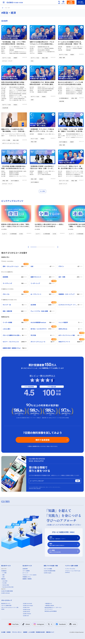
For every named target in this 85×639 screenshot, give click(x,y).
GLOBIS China (26, 607)
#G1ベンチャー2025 (63, 180)
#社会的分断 (5, 108)
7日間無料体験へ (71, 2)
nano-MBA (4, 581)
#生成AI (72, 54)
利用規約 (9, 632)
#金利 (32, 99)
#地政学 (15, 58)
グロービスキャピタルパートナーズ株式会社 (9, 608)
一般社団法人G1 (48, 603)
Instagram (40, 624)
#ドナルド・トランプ (7, 61)
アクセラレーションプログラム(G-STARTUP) (72, 571)
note (74, 624)
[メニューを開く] (3, 2)
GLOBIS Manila (26, 611)
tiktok (28, 624)
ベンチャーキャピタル (70, 568)
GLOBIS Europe (26, 609)
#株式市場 (61, 101)
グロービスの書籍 (48, 568)
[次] (57, 247)
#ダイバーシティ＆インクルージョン (10, 143)
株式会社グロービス (5, 603)
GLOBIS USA (26, 615)
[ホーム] (2, 7)
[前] (28, 247)
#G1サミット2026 (6, 58)
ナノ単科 (55, 551)
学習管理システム (27, 577)
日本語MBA (4, 571)
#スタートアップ (63, 183)
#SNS (32, 61)
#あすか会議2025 (63, 142)
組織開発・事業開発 (27, 579)
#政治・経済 (45, 58)
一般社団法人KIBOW (49, 605)
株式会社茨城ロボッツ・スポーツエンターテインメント (53, 608)
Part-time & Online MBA (8, 587)
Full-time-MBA (5, 585)
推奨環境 (25, 632)
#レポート (4, 234)
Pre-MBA (4, 583)
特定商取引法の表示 (40, 632)
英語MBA (3, 579)
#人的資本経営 (13, 234)
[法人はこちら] (81, 2)
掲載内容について (50, 632)
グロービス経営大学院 (6, 605)
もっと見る (42, 191)
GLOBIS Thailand (27, 613)
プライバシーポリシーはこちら (35, 488)
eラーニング (25, 572)
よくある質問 (32, 632)
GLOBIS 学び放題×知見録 (7, 591)
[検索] (59, 2)
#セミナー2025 (34, 138)
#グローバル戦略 (6, 140)
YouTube (15, 624)
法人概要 (3, 632)
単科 (56, 544)
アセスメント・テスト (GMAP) (29, 575)
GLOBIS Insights (47, 572)
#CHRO (21, 234)
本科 (57, 538)
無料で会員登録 (42, 439)
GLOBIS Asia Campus (28, 605)
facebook (62, 624)
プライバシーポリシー (17, 632)
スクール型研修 (26, 571)
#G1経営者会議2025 (63, 98)
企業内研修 (25, 568)
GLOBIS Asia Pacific (27, 603)
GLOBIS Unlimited (5, 593)
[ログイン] (63, 2)
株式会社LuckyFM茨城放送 (51, 611)
